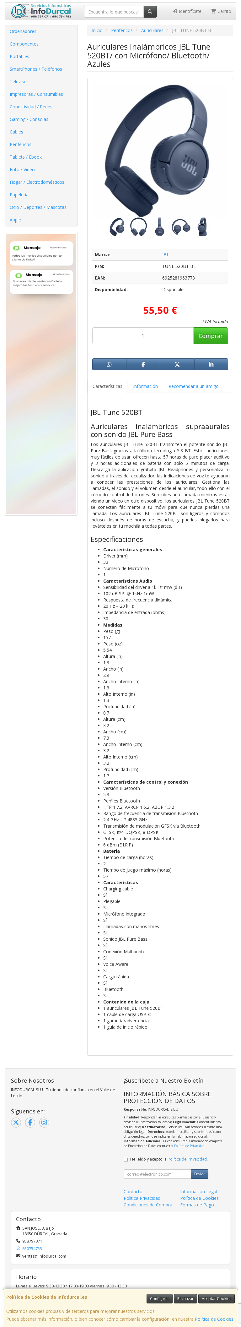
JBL (165, 255)
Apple (15, 220)
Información (145, 386)
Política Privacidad (142, 1198)
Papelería (19, 195)
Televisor (19, 81)
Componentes (24, 44)
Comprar (211, 336)
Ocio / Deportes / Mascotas (38, 207)
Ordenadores (23, 31)
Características (107, 386)
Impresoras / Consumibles (36, 94)
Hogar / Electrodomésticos (37, 182)
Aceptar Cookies (216, 1298)
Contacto (133, 1191)
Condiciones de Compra (148, 1205)
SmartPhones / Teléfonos (36, 69)
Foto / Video (22, 169)
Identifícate (189, 11)
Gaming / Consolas (29, 119)
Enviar (199, 1174)
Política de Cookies (214, 1319)
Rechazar (185, 1298)
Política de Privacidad (189, 1146)
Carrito (223, 11)
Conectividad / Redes (31, 107)
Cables (16, 132)
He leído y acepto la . (169, 1159)
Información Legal (198, 1191)
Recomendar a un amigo (194, 386)
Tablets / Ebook (26, 157)
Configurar (159, 1298)
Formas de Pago (197, 1205)
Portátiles (19, 56)
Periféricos (20, 144)
